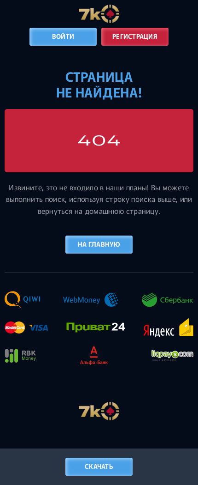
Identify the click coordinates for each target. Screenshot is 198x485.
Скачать (99, 466)
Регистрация (134, 36)
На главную (99, 244)
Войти (63, 36)
